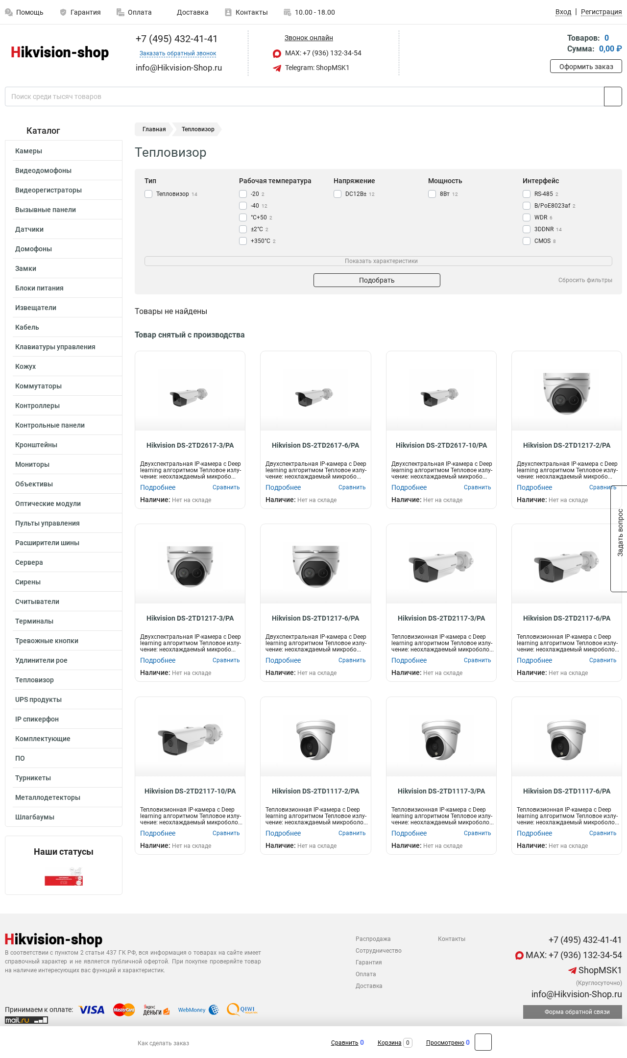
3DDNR (548, 229)
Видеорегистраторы (48, 190)
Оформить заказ (586, 67)
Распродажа (373, 939)
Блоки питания (39, 288)
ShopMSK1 (599, 970)
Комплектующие (43, 739)
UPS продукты (38, 699)
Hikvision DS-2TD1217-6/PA (315, 618)
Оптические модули (48, 503)
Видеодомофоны (43, 170)
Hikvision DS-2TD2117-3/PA (441, 618)
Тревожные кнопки (46, 641)
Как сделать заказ (163, 1043)
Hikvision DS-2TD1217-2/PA (566, 445)
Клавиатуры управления (55, 347)
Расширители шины (47, 543)
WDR (543, 217)
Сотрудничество (379, 950)
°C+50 (261, 217)
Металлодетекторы (47, 797)
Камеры (28, 151)
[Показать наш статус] (64, 875)
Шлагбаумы (34, 817)
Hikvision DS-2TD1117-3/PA (441, 791)
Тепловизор (34, 680)
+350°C (263, 241)
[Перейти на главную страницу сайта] (60, 53)
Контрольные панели (50, 425)
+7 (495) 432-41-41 (175, 39)
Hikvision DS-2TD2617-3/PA (190, 445)
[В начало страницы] (483, 1042)
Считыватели (37, 601)
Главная (154, 129)
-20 (258, 194)
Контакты (252, 12)
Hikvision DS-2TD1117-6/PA (566, 791)
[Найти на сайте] (613, 96)
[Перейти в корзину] (557, 44)
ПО (20, 758)
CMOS (545, 241)
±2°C (259, 229)
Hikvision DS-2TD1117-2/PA (315, 791)
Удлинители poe (41, 660)
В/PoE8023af (555, 205)
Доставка (192, 12)
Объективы (34, 484)
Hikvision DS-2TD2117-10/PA (190, 791)
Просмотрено (445, 1042)
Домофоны (33, 249)
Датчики (29, 229)
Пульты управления (47, 523)
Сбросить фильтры (585, 280)
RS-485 (546, 194)
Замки (25, 268)
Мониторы (32, 464)
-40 (259, 205)
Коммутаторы (38, 386)
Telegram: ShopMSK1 (317, 68)
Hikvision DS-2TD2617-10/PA (441, 445)
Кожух (25, 366)
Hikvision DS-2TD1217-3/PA (190, 618)
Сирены (28, 582)
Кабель (27, 327)
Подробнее (157, 487)
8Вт (449, 194)
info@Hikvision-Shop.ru (576, 994)
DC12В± (360, 194)
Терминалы (34, 621)
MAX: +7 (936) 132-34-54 (323, 53)
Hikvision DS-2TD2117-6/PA (566, 618)
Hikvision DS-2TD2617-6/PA (315, 445)
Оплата (140, 12)
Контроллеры (37, 405)
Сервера (29, 562)
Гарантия (86, 12)
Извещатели (35, 308)
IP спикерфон (37, 719)
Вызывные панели (45, 210)
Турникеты (33, 778)
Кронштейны (36, 445)
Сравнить (345, 1042)
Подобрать (377, 280)
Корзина (390, 1042)
